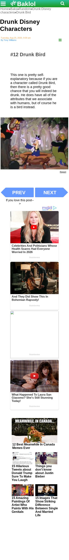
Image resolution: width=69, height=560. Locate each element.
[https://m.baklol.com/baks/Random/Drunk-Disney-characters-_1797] (60, 40)
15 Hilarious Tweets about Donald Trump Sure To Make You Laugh (22, 473)
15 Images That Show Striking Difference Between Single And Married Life (46, 506)
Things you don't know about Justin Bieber (44, 471)
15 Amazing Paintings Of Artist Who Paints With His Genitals (23, 504)
